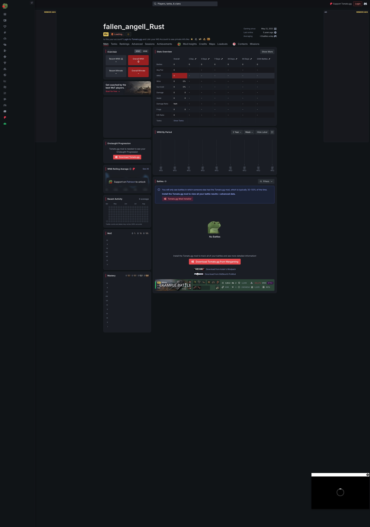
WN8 (145, 51)
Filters (266, 181)
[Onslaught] (17, 26)
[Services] (17, 14)
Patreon (131, 181)
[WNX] (17, 20)
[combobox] (237, 132)
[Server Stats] (17, 75)
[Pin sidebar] (32, 3)
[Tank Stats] (17, 32)
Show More (267, 51)
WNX (138, 51)
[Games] (17, 105)
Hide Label (262, 132)
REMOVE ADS (50, 12)
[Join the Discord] (365, 3)
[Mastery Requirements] (17, 63)
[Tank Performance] (17, 38)
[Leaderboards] (17, 93)
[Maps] (17, 87)
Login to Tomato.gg (132, 39)
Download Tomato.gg (129, 157)
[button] (367, 474)
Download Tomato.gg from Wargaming (217, 261)
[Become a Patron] (17, 117)
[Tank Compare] (17, 51)
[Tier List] (17, 99)
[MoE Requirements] (17, 57)
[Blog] (17, 111)
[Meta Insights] (17, 81)
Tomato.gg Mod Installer (179, 199)
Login (357, 3)
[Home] (17, 6)
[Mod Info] (17, 123)
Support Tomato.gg (342, 3)
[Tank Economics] (17, 45)
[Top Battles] (17, 69)
